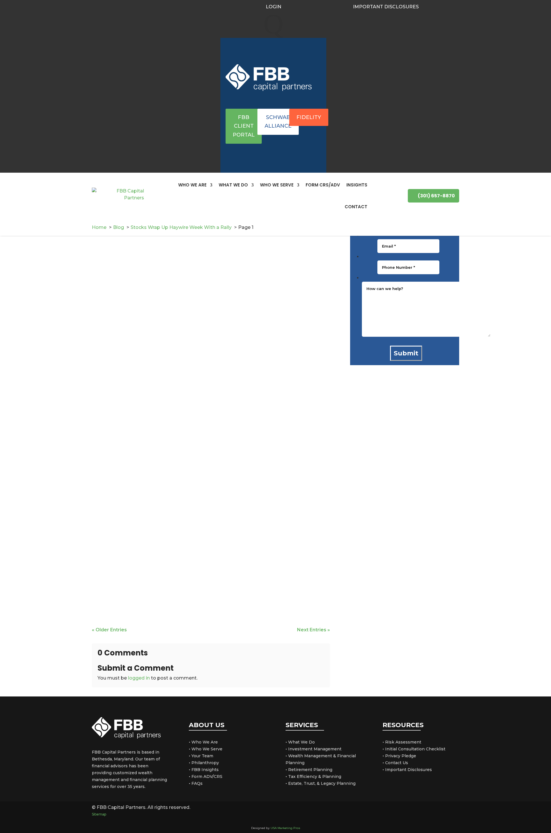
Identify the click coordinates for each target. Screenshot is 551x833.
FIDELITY (308, 117)
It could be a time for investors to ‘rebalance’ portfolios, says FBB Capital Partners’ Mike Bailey (205, 300)
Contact (356, 207)
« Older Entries (109, 629)
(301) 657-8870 (436, 195)
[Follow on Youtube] (465, 6)
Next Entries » (313, 629)
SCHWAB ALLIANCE (278, 121)
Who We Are (192, 185)
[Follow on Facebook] (445, 6)
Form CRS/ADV (323, 185)
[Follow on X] (426, 811)
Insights (356, 185)
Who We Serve (277, 185)
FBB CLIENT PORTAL (244, 126)
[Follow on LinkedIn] (455, 6)
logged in (139, 678)
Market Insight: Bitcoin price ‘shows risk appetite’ (170, 590)
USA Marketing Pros (285, 828)
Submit (406, 353)
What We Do (233, 185)
